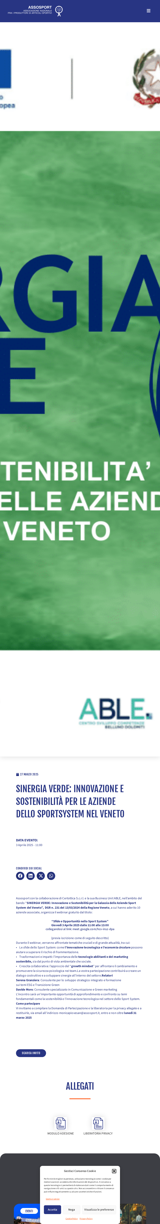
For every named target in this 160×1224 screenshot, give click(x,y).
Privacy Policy (86, 1218)
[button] (114, 1171)
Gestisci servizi (53, 1198)
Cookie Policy (72, 1218)
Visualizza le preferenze (99, 1210)
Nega (71, 1210)
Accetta (52, 1210)
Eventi (29, 1211)
